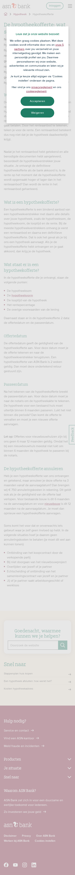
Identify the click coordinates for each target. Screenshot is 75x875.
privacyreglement (41, 87)
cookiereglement (36, 91)
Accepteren (37, 101)
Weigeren (37, 112)
